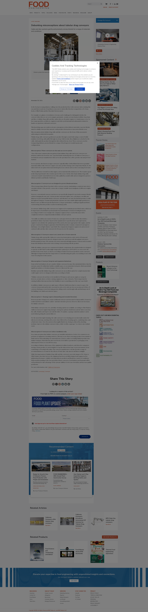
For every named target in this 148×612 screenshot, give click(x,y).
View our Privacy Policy (76, 84)
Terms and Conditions (63, 79)
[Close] (97, 63)
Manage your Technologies (67, 89)
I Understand (80, 89)
